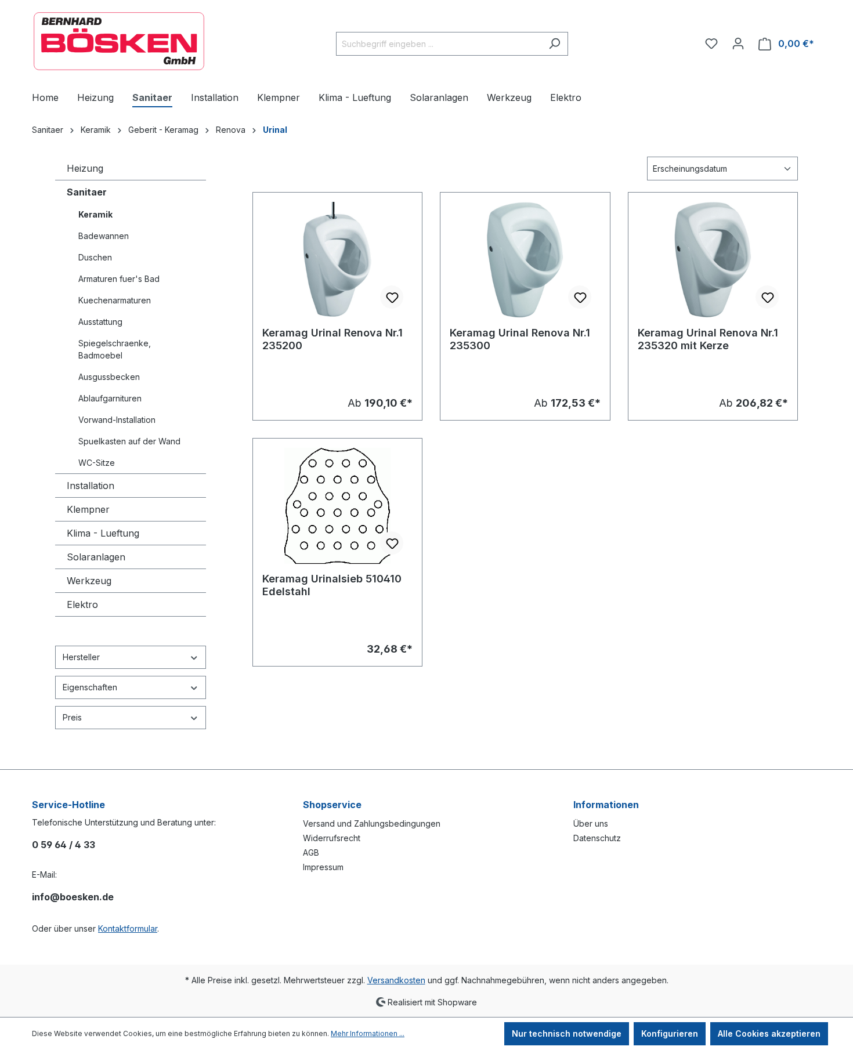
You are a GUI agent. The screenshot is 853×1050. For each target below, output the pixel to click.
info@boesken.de (73, 897)
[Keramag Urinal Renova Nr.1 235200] (337, 260)
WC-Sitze (96, 463)
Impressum (323, 867)
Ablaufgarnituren (110, 398)
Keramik (95, 214)
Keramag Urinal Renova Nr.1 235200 (332, 339)
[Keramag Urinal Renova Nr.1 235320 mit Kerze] (713, 260)
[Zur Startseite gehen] (119, 41)
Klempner (88, 509)
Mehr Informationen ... (367, 1033)
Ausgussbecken (109, 377)
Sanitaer (87, 192)
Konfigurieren (669, 1033)
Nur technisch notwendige (566, 1033)
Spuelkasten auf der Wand (129, 441)
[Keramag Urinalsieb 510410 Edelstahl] (337, 506)
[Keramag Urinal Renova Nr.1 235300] (525, 260)
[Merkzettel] (711, 43)
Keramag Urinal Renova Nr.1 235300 (520, 339)
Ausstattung (100, 322)
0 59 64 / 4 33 (63, 844)
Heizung (85, 168)
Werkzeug (89, 580)
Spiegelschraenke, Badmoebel (114, 349)
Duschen (95, 257)
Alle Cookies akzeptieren (769, 1033)
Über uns (590, 823)
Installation (90, 485)
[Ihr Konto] (738, 43)
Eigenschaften (90, 687)
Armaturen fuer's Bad (119, 279)
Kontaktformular (127, 928)
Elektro (82, 604)
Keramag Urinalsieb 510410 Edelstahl (332, 585)
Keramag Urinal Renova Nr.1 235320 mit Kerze (708, 339)
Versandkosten (396, 980)
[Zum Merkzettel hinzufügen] (391, 297)
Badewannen (103, 236)
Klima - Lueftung (103, 533)
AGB (311, 852)
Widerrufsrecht (331, 838)
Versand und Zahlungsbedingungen (371, 823)
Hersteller (81, 657)
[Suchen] (554, 44)
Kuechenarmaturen (114, 300)
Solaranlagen (96, 557)
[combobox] (438, 44)
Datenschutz (597, 838)
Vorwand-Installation (117, 420)
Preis (72, 717)
